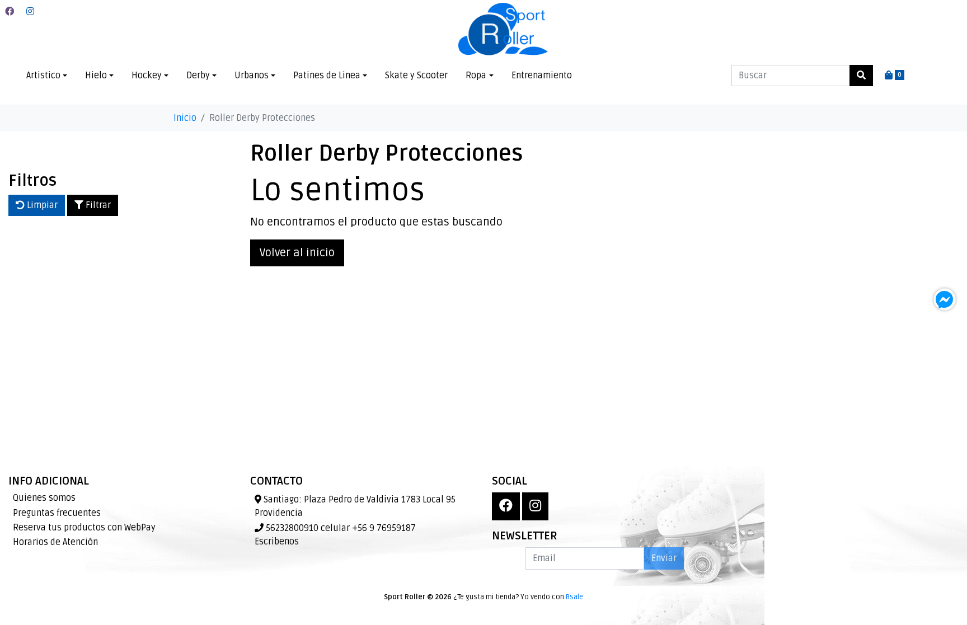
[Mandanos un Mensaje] (944, 299)
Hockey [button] (147, 75)
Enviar (664, 558)
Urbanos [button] (251, 75)
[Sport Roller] (503, 30)
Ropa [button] (476, 75)
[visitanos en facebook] (9, 12)
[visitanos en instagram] (30, 12)
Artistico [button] (43, 75)
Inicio (184, 118)
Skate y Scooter (416, 75)
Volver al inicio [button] (297, 253)
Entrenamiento (541, 75)
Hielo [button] (96, 75)
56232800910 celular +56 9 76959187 (340, 528)
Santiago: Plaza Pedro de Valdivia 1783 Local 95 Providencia (355, 506)
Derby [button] (198, 75)
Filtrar (97, 205)
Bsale (574, 597)
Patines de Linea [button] (326, 75)
